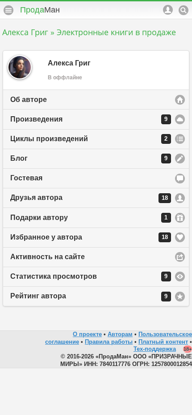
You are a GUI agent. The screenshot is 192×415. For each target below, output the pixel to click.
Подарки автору (88, 217)
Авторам (120, 334)
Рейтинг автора (88, 296)
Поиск (183, 10)
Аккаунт (168, 10)
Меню (8, 10)
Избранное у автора (89, 237)
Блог (88, 158)
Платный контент (163, 341)
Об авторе (28, 99)
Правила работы (109, 341)
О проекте (87, 334)
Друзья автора (89, 197)
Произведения (88, 119)
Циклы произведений (88, 138)
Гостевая (26, 178)
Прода (40, 9)
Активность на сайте (47, 256)
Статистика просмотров (88, 276)
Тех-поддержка (155, 349)
